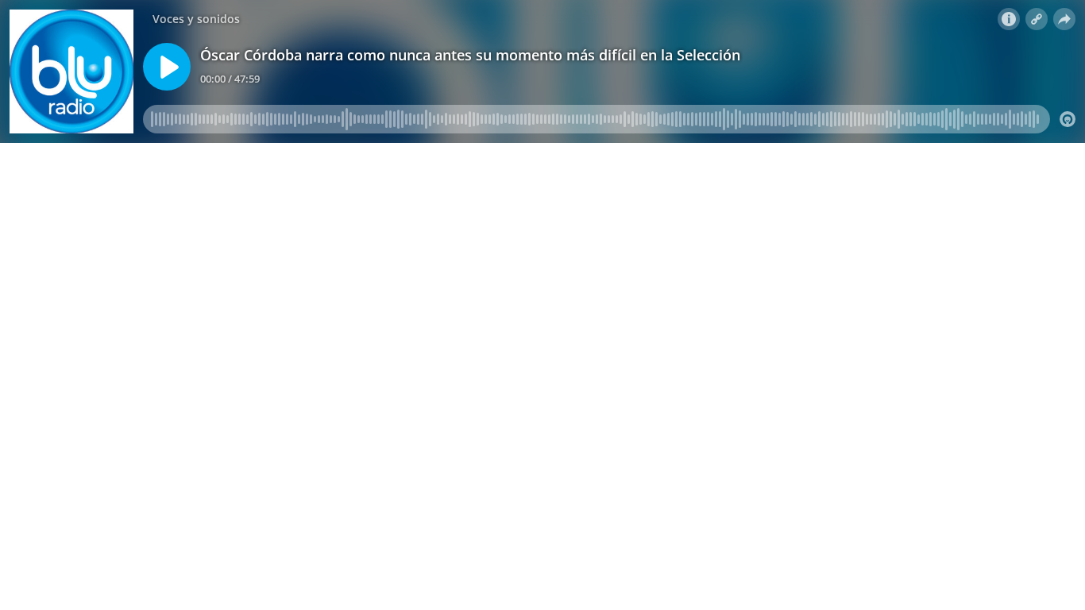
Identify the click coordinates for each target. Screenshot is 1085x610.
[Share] (1064, 19)
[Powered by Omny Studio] (1067, 119)
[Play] (167, 67)
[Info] (1009, 19)
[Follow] (1036, 19)
